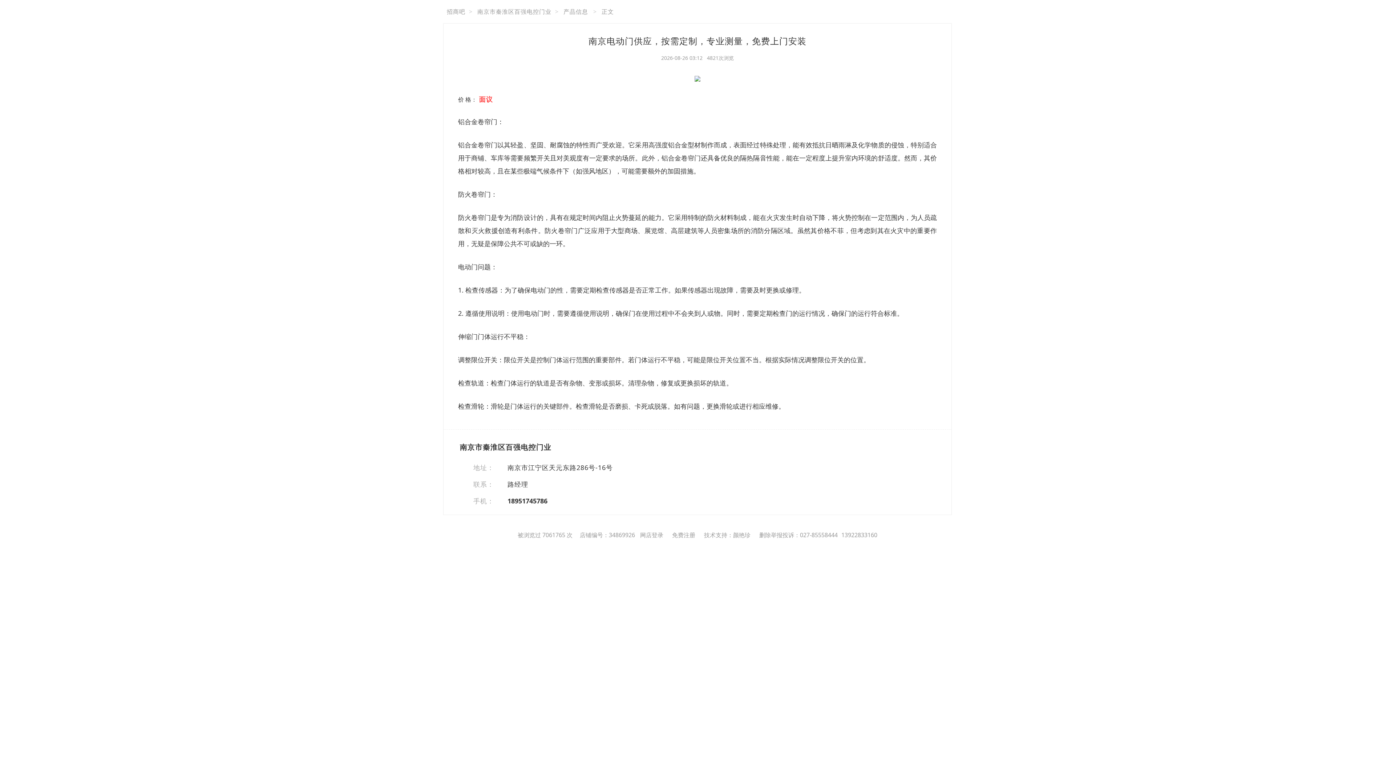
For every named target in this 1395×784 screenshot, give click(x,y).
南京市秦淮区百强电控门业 (514, 12)
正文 (608, 12)
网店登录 (651, 535)
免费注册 (683, 535)
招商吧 (456, 12)
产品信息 (575, 12)
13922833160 (859, 535)
